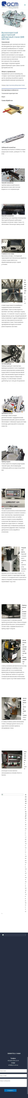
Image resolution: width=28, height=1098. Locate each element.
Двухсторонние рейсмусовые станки (15, 85)
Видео (3, 96)
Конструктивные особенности (10, 90)
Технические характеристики (10, 93)
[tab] (14, 90)
